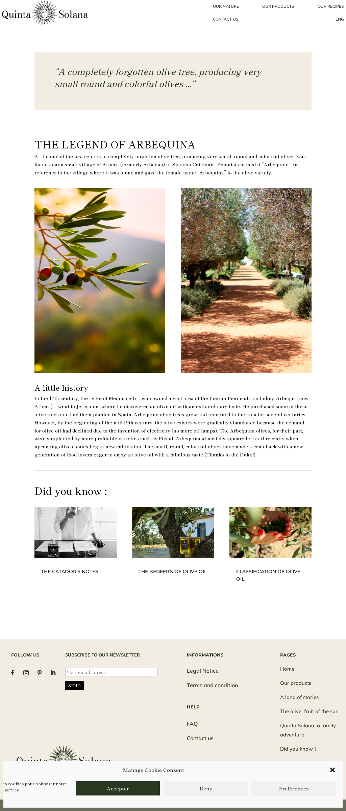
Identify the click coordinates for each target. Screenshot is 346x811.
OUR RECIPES (331, 6)
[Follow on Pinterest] (39, 672)
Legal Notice (203, 670)
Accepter (118, 788)
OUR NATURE (226, 6)
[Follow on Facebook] (12, 672)
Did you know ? (298, 749)
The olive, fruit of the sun (309, 711)
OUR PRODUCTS (278, 6)
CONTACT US (226, 19)
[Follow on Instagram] (26, 672)
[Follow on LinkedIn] (53, 672)
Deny (205, 788)
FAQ (192, 723)
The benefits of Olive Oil (173, 571)
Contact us (200, 738)
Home (287, 669)
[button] (332, 769)
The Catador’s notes (69, 571)
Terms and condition (212, 685)
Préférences (294, 788)
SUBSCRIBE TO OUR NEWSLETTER (102, 655)
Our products (295, 683)
